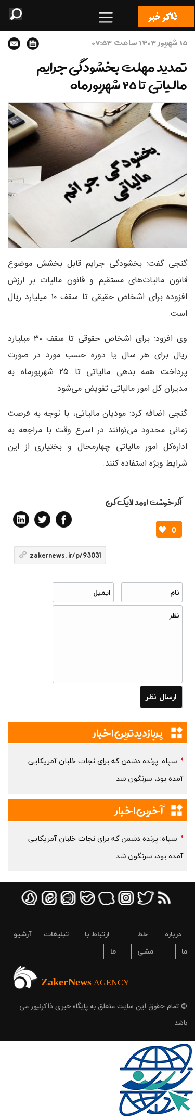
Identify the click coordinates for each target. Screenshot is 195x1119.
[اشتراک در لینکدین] (21, 519)
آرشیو (22, 934)
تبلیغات (56, 934)
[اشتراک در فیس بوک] (64, 519)
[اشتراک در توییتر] (42, 519)
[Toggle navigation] (105, 17)
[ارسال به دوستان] (14, 43)
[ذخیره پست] (33, 43)
